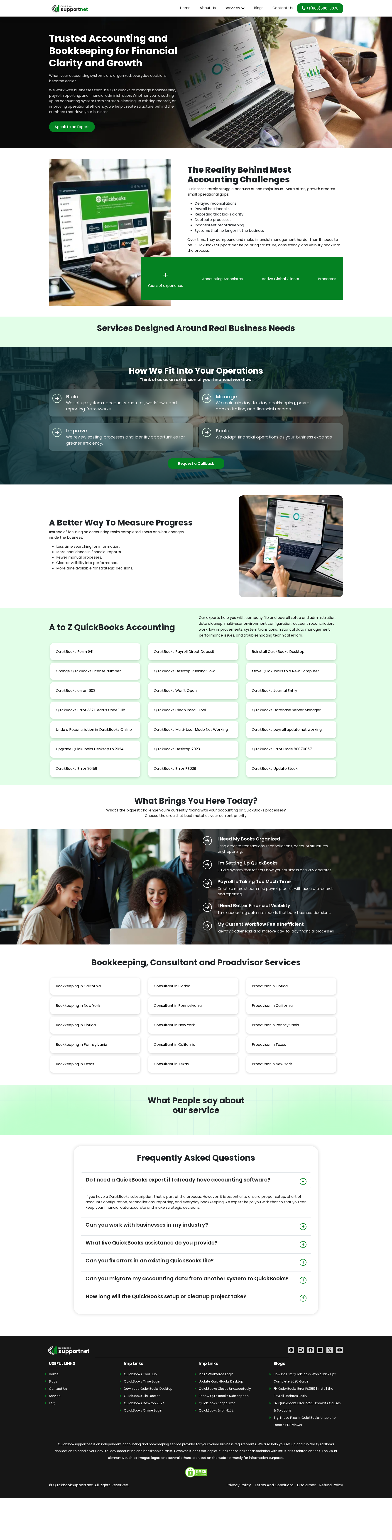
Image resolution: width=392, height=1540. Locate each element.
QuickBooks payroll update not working (287, 729)
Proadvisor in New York (272, 1064)
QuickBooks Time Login (142, 1381)
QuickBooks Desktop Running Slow (184, 671)
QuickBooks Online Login (143, 1410)
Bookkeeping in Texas (75, 1064)
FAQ (52, 1403)
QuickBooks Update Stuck (275, 768)
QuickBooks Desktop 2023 (177, 749)
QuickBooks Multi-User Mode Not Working (191, 729)
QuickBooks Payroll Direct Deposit (184, 651)
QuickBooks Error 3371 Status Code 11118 (90, 710)
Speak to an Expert (72, 126)
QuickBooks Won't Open (175, 690)
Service (55, 1395)
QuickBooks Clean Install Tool (180, 710)
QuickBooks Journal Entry (274, 690)
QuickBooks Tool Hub (140, 1374)
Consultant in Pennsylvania (178, 1005)
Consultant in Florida (172, 986)
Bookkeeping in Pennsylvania (81, 1044)
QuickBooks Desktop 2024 (144, 1403)
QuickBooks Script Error (217, 1403)
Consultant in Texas (171, 1064)
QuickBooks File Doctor (142, 1395)
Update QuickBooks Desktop (221, 1381)
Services (232, 8)
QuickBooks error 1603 (75, 690)
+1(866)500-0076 (321, 8)
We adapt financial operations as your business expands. (274, 437)
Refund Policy (331, 1484)
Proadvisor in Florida (270, 986)
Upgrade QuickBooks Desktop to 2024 (90, 749)
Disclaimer (306, 1484)
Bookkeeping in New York (78, 1005)
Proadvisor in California (272, 1005)
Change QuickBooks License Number (88, 671)
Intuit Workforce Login (216, 1374)
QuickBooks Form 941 (74, 651)
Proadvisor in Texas (269, 1044)
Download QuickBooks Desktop (148, 1388)
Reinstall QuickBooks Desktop (278, 651)
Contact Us (282, 7)
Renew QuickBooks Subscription (224, 1395)
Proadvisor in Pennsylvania (275, 1025)
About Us (208, 7)
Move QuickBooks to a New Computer (285, 671)
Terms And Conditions (274, 1484)
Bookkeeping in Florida (76, 1025)
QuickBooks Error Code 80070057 (282, 749)
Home (185, 7)
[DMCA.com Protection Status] (196, 1472)
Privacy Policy (238, 1484)
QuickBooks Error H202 (216, 1410)
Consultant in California (174, 1044)
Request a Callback (196, 463)
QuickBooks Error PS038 (175, 768)
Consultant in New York (174, 1025)
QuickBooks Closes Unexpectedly (225, 1388)
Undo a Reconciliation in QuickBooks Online (94, 729)
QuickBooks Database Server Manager (286, 710)
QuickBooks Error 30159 (76, 768)
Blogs (258, 7)
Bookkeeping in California (78, 986)
